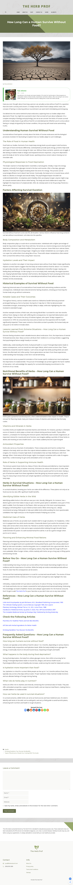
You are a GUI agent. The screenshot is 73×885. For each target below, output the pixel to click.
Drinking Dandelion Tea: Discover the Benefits (18, 630)
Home (18, 12)
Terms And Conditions (32, 869)
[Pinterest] (36, 710)
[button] (6, 12)
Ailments (53, 12)
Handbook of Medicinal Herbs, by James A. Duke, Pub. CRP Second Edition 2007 (29, 610)
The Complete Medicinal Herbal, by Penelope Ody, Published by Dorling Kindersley (30, 612)
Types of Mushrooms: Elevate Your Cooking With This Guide (21, 753)
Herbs (46, 12)
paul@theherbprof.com (11, 863)
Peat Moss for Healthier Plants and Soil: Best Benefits (21, 621)
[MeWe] (39, 710)
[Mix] (42, 710)
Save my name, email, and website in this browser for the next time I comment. (31, 806)
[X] (28, 710)
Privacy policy (29, 866)
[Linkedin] (34, 710)
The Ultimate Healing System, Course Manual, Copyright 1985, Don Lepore (28, 605)
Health (7, 749)
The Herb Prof (36, 6)
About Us (25, 12)
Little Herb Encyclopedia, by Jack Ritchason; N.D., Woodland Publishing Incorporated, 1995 (33, 602)
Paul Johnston (21, 91)
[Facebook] (25, 710)
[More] (47, 710)
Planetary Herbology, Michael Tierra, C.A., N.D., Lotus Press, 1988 (24, 607)
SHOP (31, 12)
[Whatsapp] (45, 710)
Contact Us (39, 12)
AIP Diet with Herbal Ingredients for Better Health (19, 625)
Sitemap (28, 872)
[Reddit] (31, 710)
